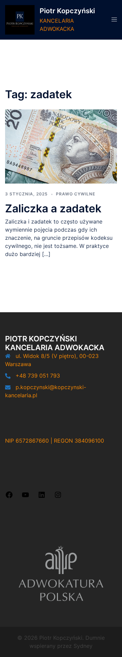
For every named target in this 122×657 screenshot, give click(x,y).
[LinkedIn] (42, 496)
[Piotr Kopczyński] (20, 20)
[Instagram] (58, 496)
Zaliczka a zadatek (53, 208)
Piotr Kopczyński (67, 11)
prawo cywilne (75, 193)
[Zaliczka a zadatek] (61, 146)
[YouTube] (25, 496)
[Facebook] (9, 496)
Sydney (83, 645)
